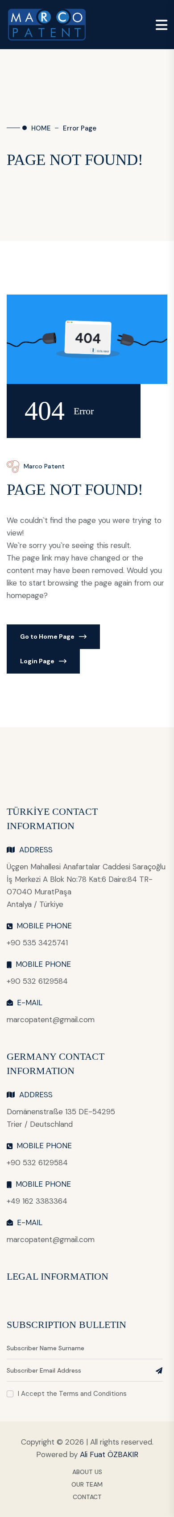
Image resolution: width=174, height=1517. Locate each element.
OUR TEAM (87, 1484)
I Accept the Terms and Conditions (72, 1393)
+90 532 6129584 (37, 981)
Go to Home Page (47, 636)
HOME (41, 128)
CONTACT (87, 1497)
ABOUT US (87, 1472)
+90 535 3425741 (37, 943)
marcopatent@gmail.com (51, 1019)
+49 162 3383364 (37, 1201)
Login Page (37, 661)
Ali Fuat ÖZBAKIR (109, 1454)
